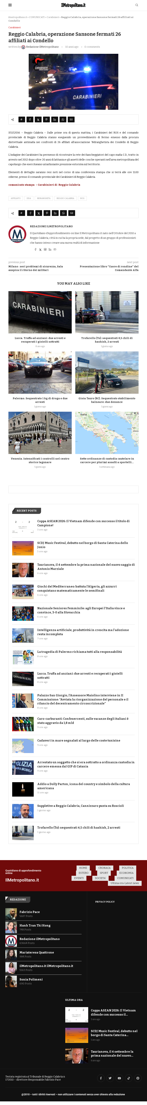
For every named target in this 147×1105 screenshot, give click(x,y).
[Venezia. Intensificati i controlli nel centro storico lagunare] (40, 433)
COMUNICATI (37, 17)
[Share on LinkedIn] (54, 119)
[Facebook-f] (101, 1078)
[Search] (137, 5)
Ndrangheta (44, 198)
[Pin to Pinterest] (46, 119)
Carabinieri (53, 17)
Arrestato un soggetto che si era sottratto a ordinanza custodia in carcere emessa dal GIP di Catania (86, 764)
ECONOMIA (126, 872)
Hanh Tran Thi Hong (35, 925)
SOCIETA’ (100, 878)
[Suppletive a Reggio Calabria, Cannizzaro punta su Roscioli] (23, 811)
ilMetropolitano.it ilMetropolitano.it (46, 966)
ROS (82, 198)
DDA (29, 198)
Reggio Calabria (65, 198)
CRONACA (104, 867)
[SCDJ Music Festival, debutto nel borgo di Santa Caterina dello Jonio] (23, 548)
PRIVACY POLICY (105, 902)
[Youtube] (119, 1078)
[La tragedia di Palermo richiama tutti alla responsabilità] (23, 657)
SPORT (104, 872)
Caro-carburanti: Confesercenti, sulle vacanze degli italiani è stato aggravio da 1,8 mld (83, 720)
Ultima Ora (74, 1000)
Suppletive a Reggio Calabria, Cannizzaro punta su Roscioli (80, 806)
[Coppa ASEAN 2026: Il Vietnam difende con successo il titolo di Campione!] (23, 526)
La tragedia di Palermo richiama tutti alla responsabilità (79, 652)
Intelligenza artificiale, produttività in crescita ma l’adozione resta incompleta (83, 632)
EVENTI (79, 878)
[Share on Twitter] (38, 119)
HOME (83, 867)
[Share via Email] (71, 119)
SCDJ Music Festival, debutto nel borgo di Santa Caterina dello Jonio (82, 545)
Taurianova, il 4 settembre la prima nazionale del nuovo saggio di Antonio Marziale (86, 566)
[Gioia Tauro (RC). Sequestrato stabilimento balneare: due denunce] (107, 372)
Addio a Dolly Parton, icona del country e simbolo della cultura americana (83, 786)
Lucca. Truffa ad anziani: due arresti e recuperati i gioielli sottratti (80, 675)
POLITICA (128, 867)
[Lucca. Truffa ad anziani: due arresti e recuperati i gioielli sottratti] (40, 312)
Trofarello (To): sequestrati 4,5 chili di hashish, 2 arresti (78, 827)
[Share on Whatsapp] (63, 119)
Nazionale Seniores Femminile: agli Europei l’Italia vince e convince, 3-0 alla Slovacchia (81, 610)
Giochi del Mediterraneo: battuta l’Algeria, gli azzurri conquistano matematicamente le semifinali (77, 588)
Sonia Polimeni (31, 979)
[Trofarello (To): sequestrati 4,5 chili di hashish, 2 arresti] (107, 312)
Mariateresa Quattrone (37, 952)
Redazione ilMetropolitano (51, 226)
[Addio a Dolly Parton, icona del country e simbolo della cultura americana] (23, 789)
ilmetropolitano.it (17, 17)
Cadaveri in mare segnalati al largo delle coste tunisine (78, 740)
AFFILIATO (16, 198)
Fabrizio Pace (30, 912)
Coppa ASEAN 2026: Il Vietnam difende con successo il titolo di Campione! (83, 523)
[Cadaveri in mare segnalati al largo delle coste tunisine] (23, 746)
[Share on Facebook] (30, 119)
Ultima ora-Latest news (125, 883)
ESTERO (84, 872)
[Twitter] (110, 1078)
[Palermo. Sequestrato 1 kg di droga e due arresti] (40, 372)
